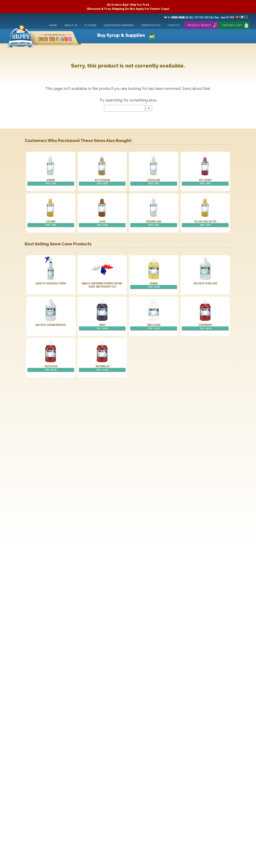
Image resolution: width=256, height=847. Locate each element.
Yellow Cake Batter (205, 222)
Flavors (90, 25)
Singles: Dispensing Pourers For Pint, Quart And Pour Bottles (102, 284)
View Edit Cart (232, 25)
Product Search (199, 25)
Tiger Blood (51, 367)
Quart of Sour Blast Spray (51, 283)
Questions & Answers (119, 25)
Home (53, 25)
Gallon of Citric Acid (205, 283)
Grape (102, 326)
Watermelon (102, 367)
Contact (174, 25)
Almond (50, 181)
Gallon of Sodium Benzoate (50, 325)
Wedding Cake (153, 222)
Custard (50, 222)
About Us (70, 25)
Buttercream (102, 181)
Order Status (150, 25)
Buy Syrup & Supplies (121, 35)
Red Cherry (205, 181)
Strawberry (205, 326)
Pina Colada (153, 326)
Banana (154, 284)
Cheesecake (153, 181)
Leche (102, 222)
